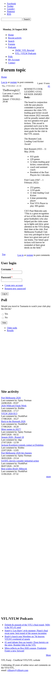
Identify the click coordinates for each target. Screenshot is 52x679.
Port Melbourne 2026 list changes (16, 453)
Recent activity (15, 38)
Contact (11, 62)
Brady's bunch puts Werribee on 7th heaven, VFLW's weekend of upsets (25, 637)
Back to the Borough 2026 (13, 421)
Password (6, 277)
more (48, 476)
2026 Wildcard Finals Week (13, 405)
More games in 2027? (11, 429)
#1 (49, 86)
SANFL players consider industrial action (20, 461)
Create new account (14, 285)
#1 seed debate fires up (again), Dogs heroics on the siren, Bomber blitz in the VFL (26, 643)
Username (7, 269)
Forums (11, 44)
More (48, 655)
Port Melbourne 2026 (11, 398)
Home (11, 35)
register (13, 82)
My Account (13, 59)
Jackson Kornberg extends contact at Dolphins (22, 445)
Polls (10, 56)
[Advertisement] (26, 360)
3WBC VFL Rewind (24, 50)
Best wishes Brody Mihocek (14, 468)
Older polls (12, 328)
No (6, 317)
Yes (6, 314)
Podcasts (12, 47)
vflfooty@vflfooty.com (17, 670)
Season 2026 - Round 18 (12, 437)
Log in (4, 82)
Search (11, 41)
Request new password (15, 288)
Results (10, 330)
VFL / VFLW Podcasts (25, 53)
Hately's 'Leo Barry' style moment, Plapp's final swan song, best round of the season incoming (26, 631)
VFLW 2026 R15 (9, 413)
